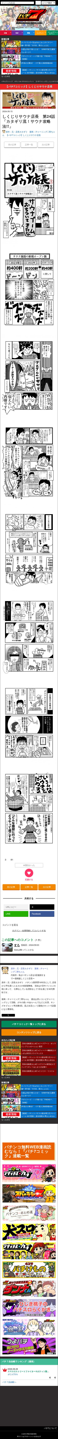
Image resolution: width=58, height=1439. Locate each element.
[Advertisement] (29, 1407)
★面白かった (29, 865)
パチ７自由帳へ (9, 1382)
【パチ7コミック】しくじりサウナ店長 (23, 135)
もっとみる (5, 76)
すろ (17, 945)
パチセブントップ (7, 81)
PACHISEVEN (31, 1434)
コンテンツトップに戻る (29, 1032)
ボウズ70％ (13, 1374)
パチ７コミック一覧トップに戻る (29, 1024)
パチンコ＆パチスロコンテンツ (24, 81)
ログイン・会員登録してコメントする (29, 930)
